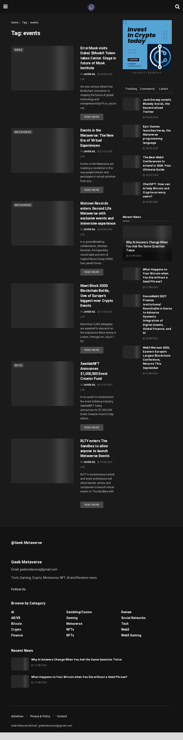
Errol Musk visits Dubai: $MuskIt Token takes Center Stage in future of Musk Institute (98, 58)
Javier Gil (89, 74)
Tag (24, 22)
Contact (62, 716)
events (34, 22)
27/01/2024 (106, 151)
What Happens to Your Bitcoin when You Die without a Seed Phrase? (79, 677)
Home (14, 22)
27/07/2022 (106, 385)
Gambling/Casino (79, 612)
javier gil (89, 462)
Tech (125, 623)
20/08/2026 (151, 338)
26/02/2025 (106, 74)
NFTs (18, 365)
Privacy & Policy (40, 716)
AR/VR (15, 618)
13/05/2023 (106, 312)
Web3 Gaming (131, 635)
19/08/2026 (151, 373)
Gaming (72, 618)
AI (12, 612)
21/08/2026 (134, 256)
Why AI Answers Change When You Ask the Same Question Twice (147, 246)
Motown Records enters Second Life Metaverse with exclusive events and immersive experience (98, 213)
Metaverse (23, 132)
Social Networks (133, 618)
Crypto (16, 629)
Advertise (17, 716)
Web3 (18, 49)
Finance (17, 635)
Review (126, 612)
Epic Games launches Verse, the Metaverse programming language (157, 134)
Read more (91, 116)
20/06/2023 (106, 229)
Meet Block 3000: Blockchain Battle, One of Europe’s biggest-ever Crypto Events (96, 296)
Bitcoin (16, 623)
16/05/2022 (106, 462)
